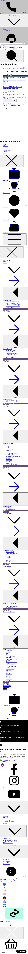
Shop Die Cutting (8, 349)
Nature (8, 653)
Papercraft (6, 406)
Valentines (9, 673)
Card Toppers (10, 454)
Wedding (8, 670)
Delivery (5, 816)
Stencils (8, 560)
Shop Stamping (7, 506)
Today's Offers (7, 686)
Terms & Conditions (8, 821)
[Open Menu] (15, 239)
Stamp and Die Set (11, 354)
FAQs (4, 819)
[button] (24, 477)
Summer (8, 655)
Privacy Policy (7, 838)
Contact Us (6, 861)
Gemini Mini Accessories (13, 306)
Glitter (8, 556)
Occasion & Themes (9, 612)
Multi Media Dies (11, 356)
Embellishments (11, 559)
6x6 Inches (9, 463)
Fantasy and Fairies (11, 662)
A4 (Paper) (9, 460)
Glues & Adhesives (11, 553)
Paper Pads (9, 449)
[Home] (7, 46)
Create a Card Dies (11, 353)
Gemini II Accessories (12, 303)
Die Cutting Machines (12, 301)
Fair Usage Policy (8, 843)
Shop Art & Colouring (9, 603)
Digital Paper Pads (11, 464)
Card (4, 147)
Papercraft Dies (10, 350)
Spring (5, 144)
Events (5, 689)
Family (8, 663)
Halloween (9, 679)
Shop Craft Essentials (9, 550)
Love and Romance (11, 656)
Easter (8, 676)
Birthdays (9, 677)
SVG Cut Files (10, 357)
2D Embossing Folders (12, 400)
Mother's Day (10, 667)
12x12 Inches (9, 462)
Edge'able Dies (10, 352)
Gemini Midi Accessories (13, 304)
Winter (8, 660)
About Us (6, 859)
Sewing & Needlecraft (12, 555)
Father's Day (9, 672)
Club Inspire (6, 862)
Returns (5, 817)
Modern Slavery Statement (11, 841)
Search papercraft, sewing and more (11, 47)
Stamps (8, 507)
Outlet (5, 690)
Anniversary (9, 674)
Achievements (10, 669)
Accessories (9, 607)
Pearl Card (9, 450)
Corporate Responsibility (10, 840)
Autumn (8, 657)
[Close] (12, 161)
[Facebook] (14, 774)
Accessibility (6, 820)
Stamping (6, 469)
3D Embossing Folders (12, 402)
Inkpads (8, 605)
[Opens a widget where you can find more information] (21, 951)
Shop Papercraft (8, 443)
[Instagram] (14, 785)
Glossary (5, 823)
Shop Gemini (7, 300)
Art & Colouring (7, 566)
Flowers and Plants (11, 659)
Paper (5, 149)
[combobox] (6, 49)
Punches (8, 557)
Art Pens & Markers (11, 606)
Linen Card (9, 452)
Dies (4, 153)
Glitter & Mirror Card (12, 453)
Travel (8, 680)
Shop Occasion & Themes (10, 649)
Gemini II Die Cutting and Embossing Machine (12, 87)
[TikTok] (4, 787)
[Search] (12, 56)
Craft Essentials (7, 513)
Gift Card (5, 146)
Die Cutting (6, 311)
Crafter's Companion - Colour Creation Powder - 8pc (13, 105)
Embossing (6, 361)
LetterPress (9, 307)
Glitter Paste (7, 150)
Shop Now (6, 310)
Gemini (5, 151)
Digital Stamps (10, 509)
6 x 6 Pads (9, 459)
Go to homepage (7, 757)
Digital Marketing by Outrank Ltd (10, 881)
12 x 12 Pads (9, 457)
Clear (15, 49)
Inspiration (6, 684)
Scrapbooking (10, 562)
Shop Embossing (8, 399)
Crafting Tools (10, 552)
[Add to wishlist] (4, 83)
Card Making (10, 445)
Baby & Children (11, 666)
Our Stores (6, 864)
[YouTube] (14, 799)
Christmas (9, 650)
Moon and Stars (10, 664)
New (4, 261)
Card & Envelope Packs (13, 456)
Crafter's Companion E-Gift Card (15, 71)
